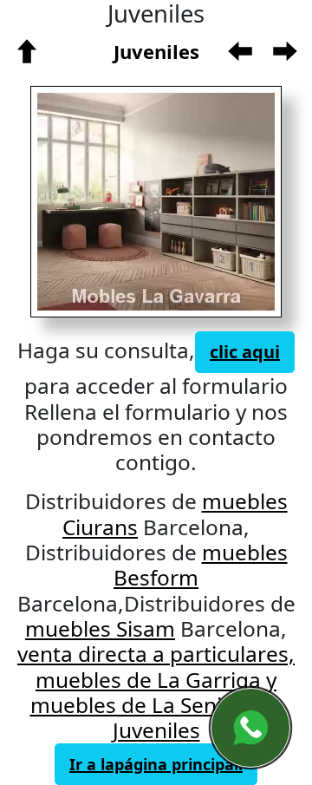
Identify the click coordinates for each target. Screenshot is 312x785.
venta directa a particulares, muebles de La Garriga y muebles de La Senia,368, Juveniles (156, 691)
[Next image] (209, 202)
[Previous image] (90, 202)
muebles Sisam (100, 628)
